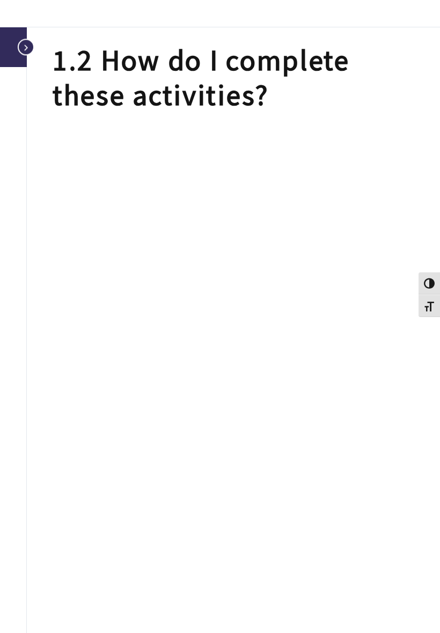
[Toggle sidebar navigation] (23, 47)
